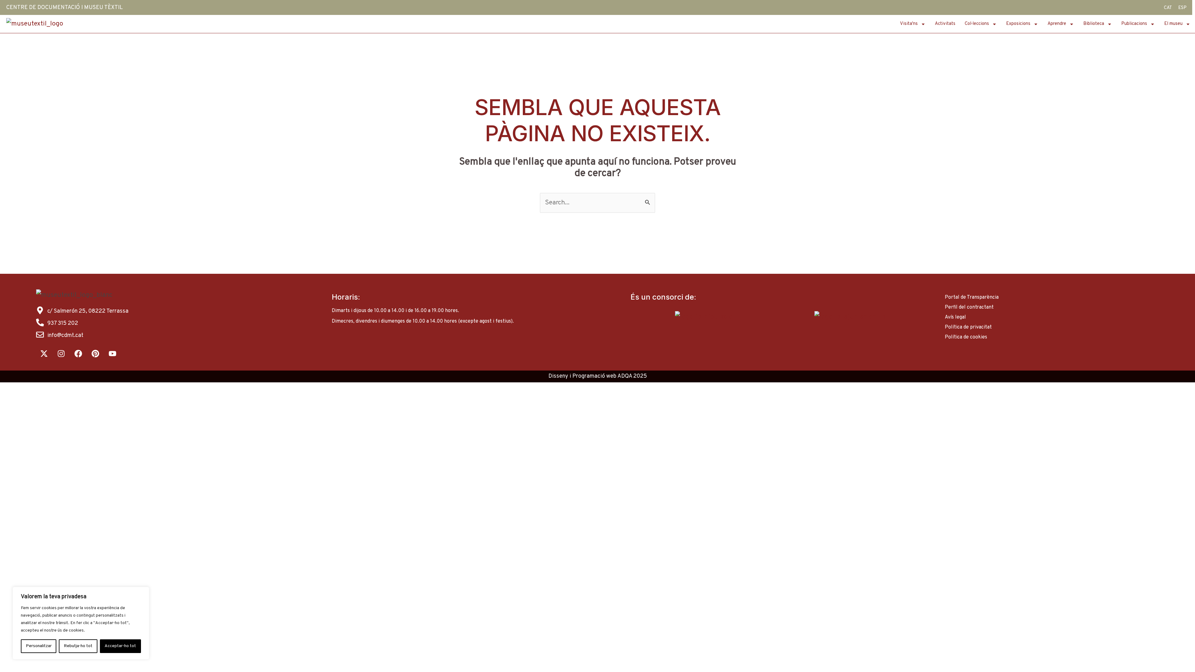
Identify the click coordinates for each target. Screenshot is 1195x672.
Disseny (558, 376)
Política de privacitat (968, 327)
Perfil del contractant (969, 307)
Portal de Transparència (972, 297)
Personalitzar (39, 646)
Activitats (945, 24)
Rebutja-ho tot (78, 646)
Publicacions (1134, 24)
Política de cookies (966, 337)
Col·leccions (977, 24)
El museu (1173, 24)
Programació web (594, 376)
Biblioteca (1093, 24)
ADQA (624, 376)
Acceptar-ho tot (120, 646)
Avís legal (955, 317)
